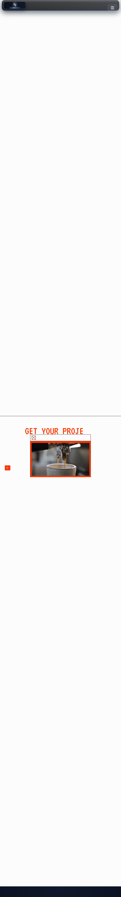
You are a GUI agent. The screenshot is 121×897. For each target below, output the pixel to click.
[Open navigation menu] (112, 7)
